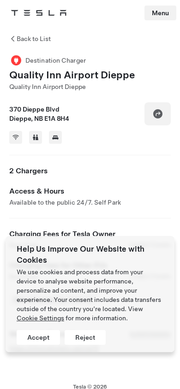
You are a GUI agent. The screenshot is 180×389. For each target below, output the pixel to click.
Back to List (34, 38)
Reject (85, 337)
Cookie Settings (40, 318)
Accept (38, 337)
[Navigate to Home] (39, 12)
